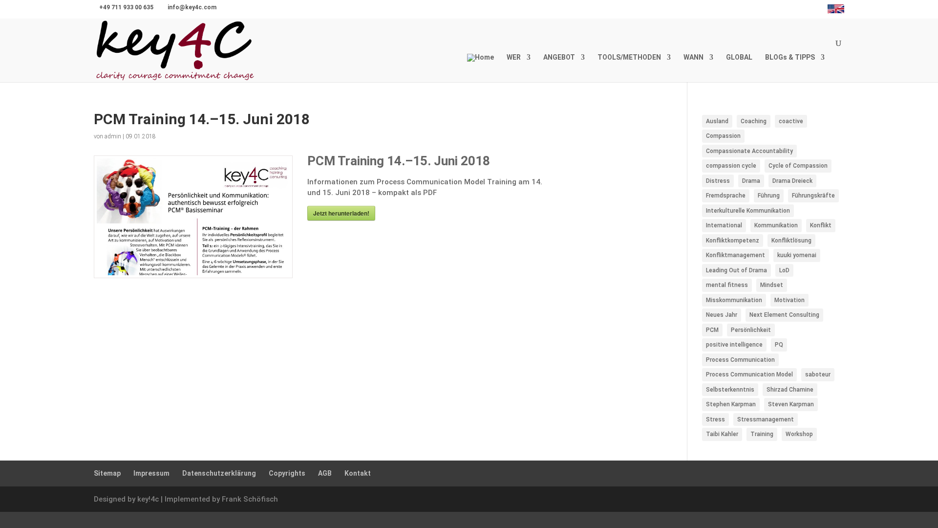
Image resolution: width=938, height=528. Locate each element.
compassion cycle (731, 165)
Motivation (789, 300)
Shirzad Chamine (790, 389)
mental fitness (727, 285)
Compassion (723, 135)
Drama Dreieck (792, 180)
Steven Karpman (791, 404)
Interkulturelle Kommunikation (748, 210)
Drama (751, 180)
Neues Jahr (721, 314)
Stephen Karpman (731, 404)
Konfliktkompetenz (732, 240)
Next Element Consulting (784, 314)
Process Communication (740, 359)
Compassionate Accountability (749, 151)
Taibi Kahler (722, 434)
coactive (791, 121)
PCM (712, 330)
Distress (718, 180)
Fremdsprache (726, 195)
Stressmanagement (765, 419)
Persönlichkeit (751, 330)
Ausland (717, 121)
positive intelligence (734, 344)
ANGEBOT (559, 57)
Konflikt (820, 225)
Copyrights (287, 473)
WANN (693, 57)
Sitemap (107, 473)
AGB (325, 473)
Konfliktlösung (791, 240)
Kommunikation (776, 225)
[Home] (480, 68)
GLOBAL (739, 57)
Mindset (771, 285)
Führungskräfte (813, 195)
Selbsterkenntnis (730, 389)
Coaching (754, 121)
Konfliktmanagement (735, 255)
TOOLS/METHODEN (629, 57)
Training (761, 434)
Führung (769, 195)
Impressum (151, 473)
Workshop (799, 434)
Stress (715, 419)
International (724, 225)
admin (113, 136)
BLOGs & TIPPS (790, 57)
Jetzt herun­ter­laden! (341, 213)
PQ (779, 344)
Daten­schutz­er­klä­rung (219, 473)
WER (514, 57)
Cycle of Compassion (798, 165)
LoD (784, 270)
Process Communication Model (749, 374)
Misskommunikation (734, 300)
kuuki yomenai (796, 255)
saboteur (818, 374)
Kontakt (357, 473)
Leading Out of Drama (736, 270)
